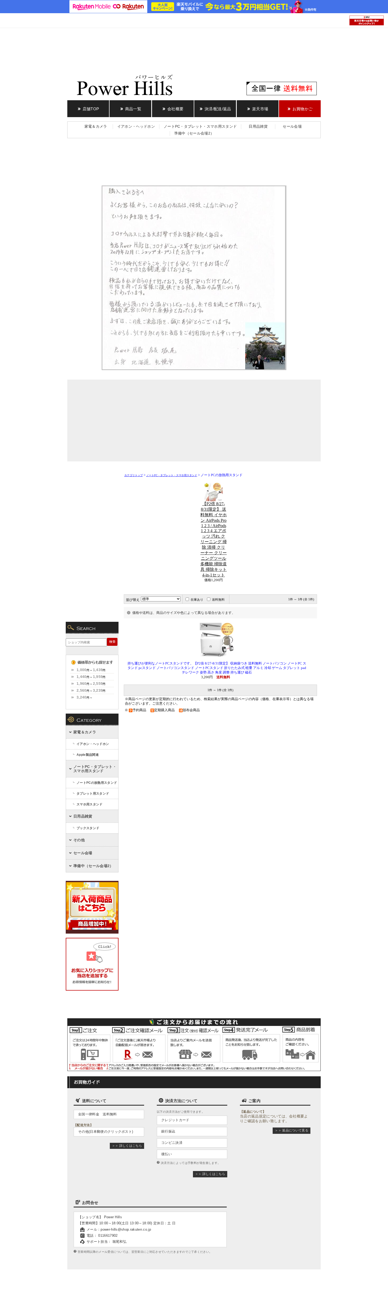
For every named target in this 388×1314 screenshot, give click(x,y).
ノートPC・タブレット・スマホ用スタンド (171, 475)
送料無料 (218, 599)
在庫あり (197, 599)
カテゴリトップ (133, 475)
